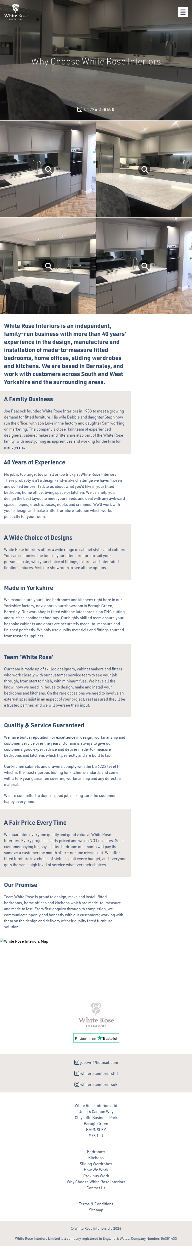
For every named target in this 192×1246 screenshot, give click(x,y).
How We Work (96, 1169)
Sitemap (96, 1209)
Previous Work (96, 1175)
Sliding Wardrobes (96, 1163)
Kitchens (96, 1157)
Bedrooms (96, 1151)
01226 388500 (99, 109)
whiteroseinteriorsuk (98, 1084)
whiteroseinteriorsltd (99, 1073)
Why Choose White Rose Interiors (96, 1181)
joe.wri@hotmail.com (99, 1062)
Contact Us (96, 1187)
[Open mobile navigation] (183, 12)
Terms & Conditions (96, 1203)
